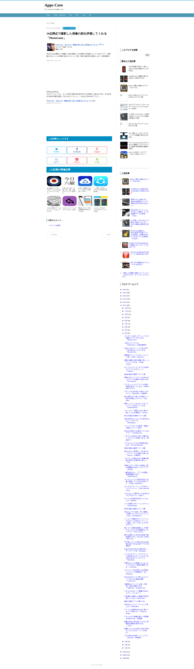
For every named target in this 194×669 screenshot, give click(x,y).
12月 (126, 308)
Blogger (100, 665)
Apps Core (53, 5)
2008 (124, 658)
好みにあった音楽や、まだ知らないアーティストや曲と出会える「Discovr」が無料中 (136, 453)
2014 (124, 296)
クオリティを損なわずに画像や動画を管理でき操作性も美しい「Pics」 (136, 460)
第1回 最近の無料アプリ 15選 (134, 509)
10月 (126, 314)
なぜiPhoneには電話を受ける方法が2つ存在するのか (140, 191)
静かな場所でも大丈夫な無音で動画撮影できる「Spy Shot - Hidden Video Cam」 (136, 537)
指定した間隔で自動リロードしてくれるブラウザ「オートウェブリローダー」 (135, 275)
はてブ (56, 160)
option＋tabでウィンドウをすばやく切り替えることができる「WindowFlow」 (136, 350)
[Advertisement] (63, 76)
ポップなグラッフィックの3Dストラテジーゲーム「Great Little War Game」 (136, 488)
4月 (126, 333)
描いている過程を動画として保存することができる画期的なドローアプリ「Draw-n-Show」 (136, 530)
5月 (126, 330)
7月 (126, 324)
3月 (126, 641)
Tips (83, 15)
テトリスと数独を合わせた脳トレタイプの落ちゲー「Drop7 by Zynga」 (136, 611)
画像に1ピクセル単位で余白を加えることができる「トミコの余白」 (136, 630)
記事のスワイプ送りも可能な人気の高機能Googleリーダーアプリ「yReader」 (136, 467)
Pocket (77, 162)
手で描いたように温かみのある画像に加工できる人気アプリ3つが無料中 (136, 544)
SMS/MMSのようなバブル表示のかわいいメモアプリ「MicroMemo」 (136, 421)
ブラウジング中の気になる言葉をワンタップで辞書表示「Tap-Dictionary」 (136, 572)
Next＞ (109, 234)
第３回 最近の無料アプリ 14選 (135, 416)
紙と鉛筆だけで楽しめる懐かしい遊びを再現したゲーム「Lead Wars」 (136, 398)
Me (90, 15)
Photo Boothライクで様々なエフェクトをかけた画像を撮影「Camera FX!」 (136, 579)
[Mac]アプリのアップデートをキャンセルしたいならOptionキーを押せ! (139, 106)
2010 (124, 652)
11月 (126, 311)
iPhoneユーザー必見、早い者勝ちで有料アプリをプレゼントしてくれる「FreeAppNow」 (136, 514)
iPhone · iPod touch (59, 15)
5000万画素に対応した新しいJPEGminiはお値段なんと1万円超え (139, 68)
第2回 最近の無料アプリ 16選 (134, 448)
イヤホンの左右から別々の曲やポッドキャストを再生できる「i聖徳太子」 (136, 438)
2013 (124, 299)
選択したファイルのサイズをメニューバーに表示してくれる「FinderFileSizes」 (136, 405)
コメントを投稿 (54, 225)
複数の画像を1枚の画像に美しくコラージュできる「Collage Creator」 (136, 362)
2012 (124, 302)
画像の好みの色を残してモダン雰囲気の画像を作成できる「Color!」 (136, 623)
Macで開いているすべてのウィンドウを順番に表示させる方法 (138, 135)
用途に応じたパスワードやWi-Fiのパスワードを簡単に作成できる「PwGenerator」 (136, 379)
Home (48, 15)
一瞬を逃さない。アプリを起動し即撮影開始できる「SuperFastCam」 (136, 474)
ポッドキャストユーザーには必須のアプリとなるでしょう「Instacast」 (136, 369)
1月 (126, 648)
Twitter (57, 152)
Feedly (97, 162)
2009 (124, 655)
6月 (126, 327)
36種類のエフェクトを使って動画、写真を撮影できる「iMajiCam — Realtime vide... (135, 586)
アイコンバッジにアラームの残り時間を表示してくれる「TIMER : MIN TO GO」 (136, 386)
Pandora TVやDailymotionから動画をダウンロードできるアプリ (139, 245)
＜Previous (54, 234)
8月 (126, 321)
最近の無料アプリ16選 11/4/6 (134, 601)
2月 (126, 645)
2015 (124, 293)
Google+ (97, 152)
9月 (126, 317)
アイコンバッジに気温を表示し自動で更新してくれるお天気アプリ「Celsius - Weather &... (136, 481)
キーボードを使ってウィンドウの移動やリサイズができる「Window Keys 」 (136, 338)
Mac (77, 15)
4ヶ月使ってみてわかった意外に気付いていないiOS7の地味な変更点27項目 (139, 116)
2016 (124, 289)
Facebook (77, 152)
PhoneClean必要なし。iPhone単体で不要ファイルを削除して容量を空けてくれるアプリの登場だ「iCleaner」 (139, 234)
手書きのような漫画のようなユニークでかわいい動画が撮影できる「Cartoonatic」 (136, 565)
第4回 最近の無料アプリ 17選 (134, 374)
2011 (124, 305)
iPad (70, 15)
